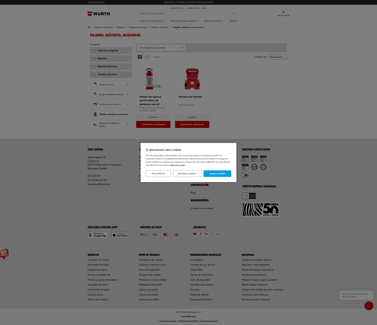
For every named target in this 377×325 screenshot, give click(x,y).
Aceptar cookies (217, 174)
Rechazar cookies (187, 174)
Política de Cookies (177, 165)
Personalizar (158, 174)
